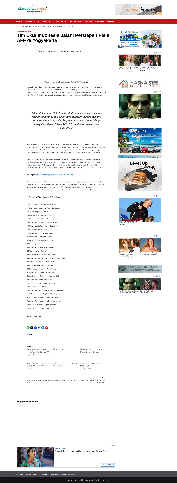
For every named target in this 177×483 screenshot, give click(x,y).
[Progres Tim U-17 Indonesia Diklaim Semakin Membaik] (92, 355)
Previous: (46, 380)
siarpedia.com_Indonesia (24, 45)
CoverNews (97, 480)
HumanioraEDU (44, 21)
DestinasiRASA (75, 21)
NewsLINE (19, 21)
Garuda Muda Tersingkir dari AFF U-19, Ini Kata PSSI (54, 175)
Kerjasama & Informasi (68, 474)
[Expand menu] (35, 21)
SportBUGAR (99, 21)
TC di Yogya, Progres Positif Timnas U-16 (65, 363)
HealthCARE (60, 21)
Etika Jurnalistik (54, 474)
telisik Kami (19, 474)
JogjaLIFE (30, 21)
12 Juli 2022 (36, 45)
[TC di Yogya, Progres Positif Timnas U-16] (65, 355)
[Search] (160, 21)
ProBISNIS (87, 21)
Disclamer (43, 474)
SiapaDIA (110, 21)
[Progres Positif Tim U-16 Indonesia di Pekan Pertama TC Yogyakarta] (39, 355)
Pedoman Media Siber (32, 474)
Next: (87, 380)
